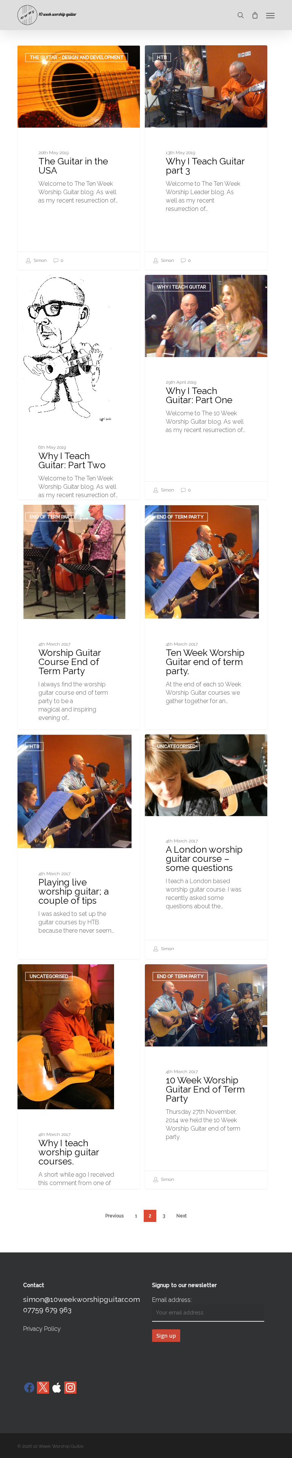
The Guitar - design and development (77, 57)
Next (181, 1216)
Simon (39, 260)
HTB (162, 57)
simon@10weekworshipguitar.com (81, 1299)
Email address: (172, 1299)
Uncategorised (176, 746)
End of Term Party (53, 517)
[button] (270, 15)
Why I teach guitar (54, 287)
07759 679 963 (47, 1309)
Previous (114, 1216)
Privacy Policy (42, 1328)
